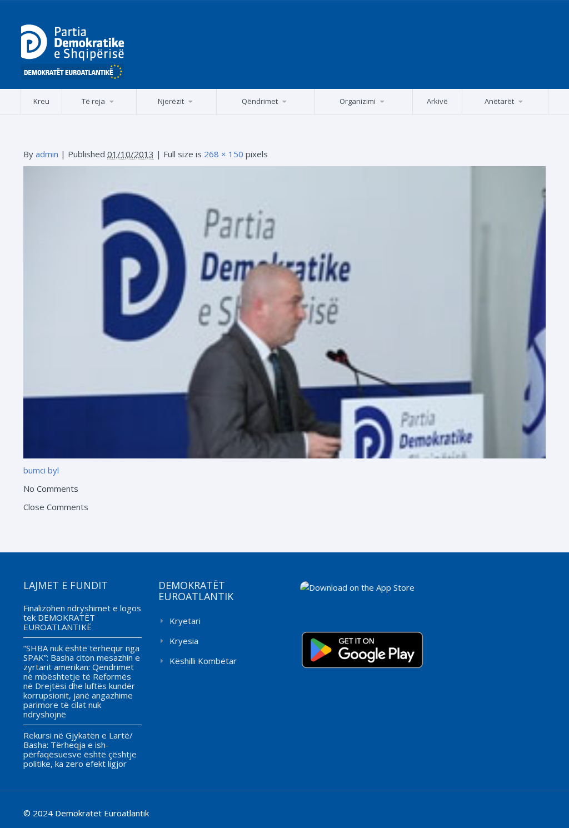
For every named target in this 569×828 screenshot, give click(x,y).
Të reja (93, 101)
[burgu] (284, 311)
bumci (34, 470)
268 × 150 (223, 153)
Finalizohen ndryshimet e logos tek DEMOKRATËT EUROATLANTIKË (82, 617)
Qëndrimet (260, 101)
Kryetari (185, 620)
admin (47, 153)
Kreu (41, 101)
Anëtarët (499, 101)
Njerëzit (171, 101)
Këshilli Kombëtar (203, 660)
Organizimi (358, 101)
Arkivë (437, 101)
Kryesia (183, 640)
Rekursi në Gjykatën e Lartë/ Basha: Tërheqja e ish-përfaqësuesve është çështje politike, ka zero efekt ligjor (80, 749)
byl (53, 470)
